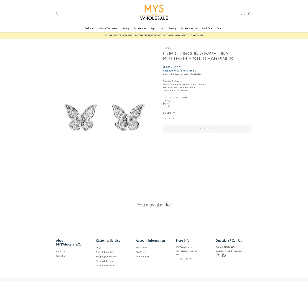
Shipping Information (106, 256)
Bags (152, 28)
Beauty (172, 28)
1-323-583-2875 (228, 247)
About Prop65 (142, 256)
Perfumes (89, 28)
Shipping (178, 74)
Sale (219, 28)
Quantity (169, 113)
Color (175, 97)
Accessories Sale (189, 28)
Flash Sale (207, 28)
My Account (142, 247)
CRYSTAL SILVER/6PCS (167, 103)
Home (166, 48)
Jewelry (125, 28)
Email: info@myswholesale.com (229, 251)
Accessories (140, 28)
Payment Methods (105, 265)
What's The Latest (108, 28)
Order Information (105, 252)
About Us (60, 251)
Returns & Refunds (105, 261)
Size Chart (61, 256)
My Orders (141, 252)
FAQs (98, 247)
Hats (162, 28)
